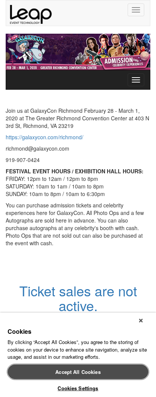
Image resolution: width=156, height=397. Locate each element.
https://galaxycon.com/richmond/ (44, 137)
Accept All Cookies (77, 371)
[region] (78, 355)
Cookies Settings (78, 388)
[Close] (141, 320)
